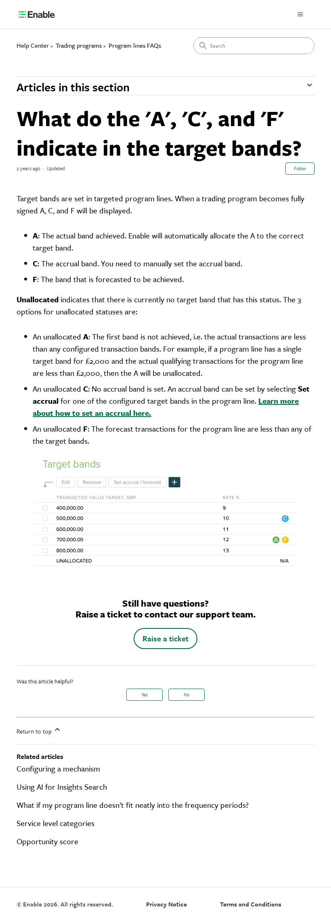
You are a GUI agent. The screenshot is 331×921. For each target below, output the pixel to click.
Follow (300, 168)
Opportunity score (47, 841)
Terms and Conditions (250, 904)
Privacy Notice (166, 904)
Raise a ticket (165, 638)
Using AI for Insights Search (62, 786)
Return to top (35, 731)
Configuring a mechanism (58, 768)
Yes (144, 694)
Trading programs (79, 45)
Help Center (33, 45)
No (186, 694)
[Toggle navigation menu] (300, 14)
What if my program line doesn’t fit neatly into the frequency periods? (133, 804)
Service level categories (55, 823)
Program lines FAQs (135, 45)
